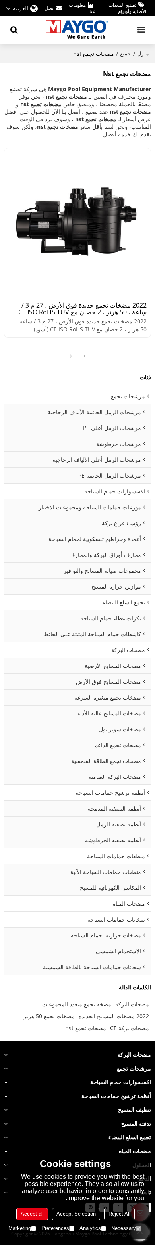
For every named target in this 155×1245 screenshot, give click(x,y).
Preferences (55, 1228)
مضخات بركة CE (129, 1028)
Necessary (123, 1228)
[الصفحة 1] (84, 356)
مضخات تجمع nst (85, 1028)
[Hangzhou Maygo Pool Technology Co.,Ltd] (77, 30)
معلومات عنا (82, 8)
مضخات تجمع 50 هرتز (49, 1016)
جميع (125, 53)
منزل (143, 53)
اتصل (49, 8)
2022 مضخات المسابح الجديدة (114, 1016)
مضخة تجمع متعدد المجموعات (76, 1004)
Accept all (32, 1214)
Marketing (19, 1228)
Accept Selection (76, 1214)
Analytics (90, 1228)
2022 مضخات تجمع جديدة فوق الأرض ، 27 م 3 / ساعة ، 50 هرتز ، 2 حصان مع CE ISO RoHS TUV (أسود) (82, 309)
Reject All (119, 1214)
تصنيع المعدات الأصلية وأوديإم (127, 8)
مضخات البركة (132, 1004)
